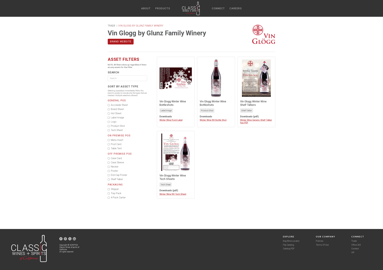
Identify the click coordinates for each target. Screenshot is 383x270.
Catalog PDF (289, 248)
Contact (355, 248)
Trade (354, 241)
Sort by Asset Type (123, 86)
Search (113, 72)
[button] (146, 8)
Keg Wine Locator (291, 241)
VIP (352, 252)
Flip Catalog (288, 245)
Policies (319, 241)
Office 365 (356, 245)
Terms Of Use (322, 245)
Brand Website (120, 41)
